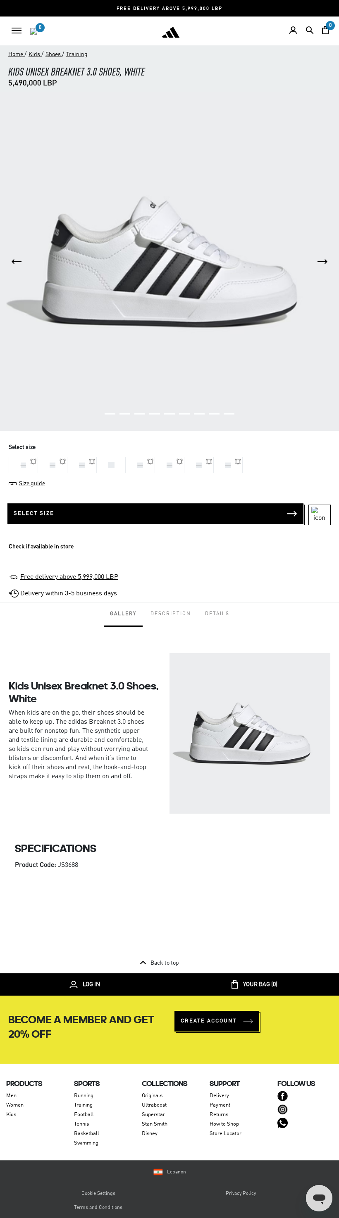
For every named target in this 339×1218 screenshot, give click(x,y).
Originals (152, 1095)
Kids (35, 54)
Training (77, 54)
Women (15, 1105)
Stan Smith (154, 1124)
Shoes (53, 54)
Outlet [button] (236, 10)
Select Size (34, 513)
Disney (150, 1133)
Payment (220, 1105)
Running (83, 1095)
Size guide (32, 483)
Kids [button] (205, 10)
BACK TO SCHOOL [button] (31, 10)
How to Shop (224, 1124)
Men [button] (140, 10)
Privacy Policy (241, 1193)
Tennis (81, 1124)
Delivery (219, 1095)
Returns (219, 1114)
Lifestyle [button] (272, 10)
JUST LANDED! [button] (95, 10)
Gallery (123, 613)
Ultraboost (154, 1105)
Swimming (86, 1143)
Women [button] (173, 10)
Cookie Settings (98, 1193)
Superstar (153, 1114)
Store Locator (225, 1133)
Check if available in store (41, 547)
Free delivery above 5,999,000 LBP (69, 577)
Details (217, 613)
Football (84, 1114)
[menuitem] (19, 31)
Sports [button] (310, 10)
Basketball (86, 1133)
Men (11, 1095)
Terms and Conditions (98, 1207)
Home (16, 54)
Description (170, 613)
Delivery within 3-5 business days (68, 593)
